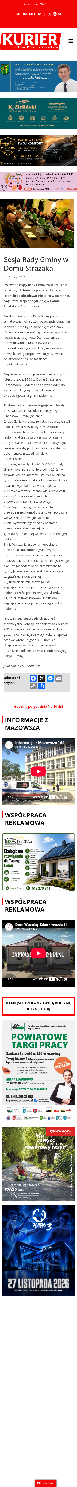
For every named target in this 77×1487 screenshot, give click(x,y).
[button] (71, 41)
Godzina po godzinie (30, 706)
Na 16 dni (55, 706)
